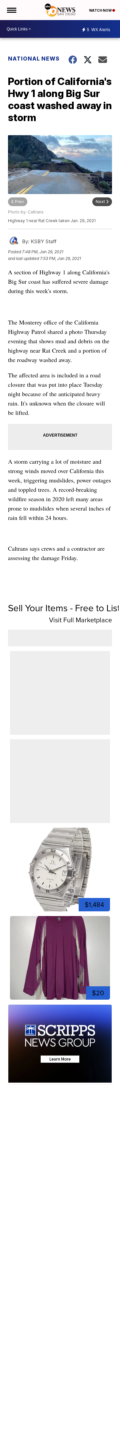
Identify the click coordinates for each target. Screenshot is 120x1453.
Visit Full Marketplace (80, 620)
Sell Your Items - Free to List (64, 608)
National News (34, 58)
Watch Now (100, 10)
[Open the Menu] (11, 10)
